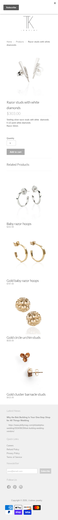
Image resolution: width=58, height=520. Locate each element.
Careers (10, 445)
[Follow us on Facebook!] (9, 488)
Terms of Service (14, 457)
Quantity (10, 138)
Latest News (13, 410)
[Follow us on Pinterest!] (15, 488)
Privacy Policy (13, 453)
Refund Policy (13, 449)
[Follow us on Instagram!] (21, 488)
